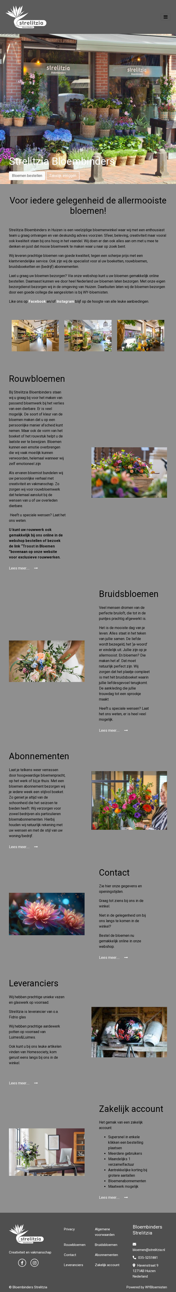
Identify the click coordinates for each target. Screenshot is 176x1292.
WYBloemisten (156, 1287)
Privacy (69, 1229)
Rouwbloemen (74, 1245)
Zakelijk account (107, 1265)
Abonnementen (106, 1255)
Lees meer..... (19, 568)
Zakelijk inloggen (62, 175)
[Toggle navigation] (165, 17)
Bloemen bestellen (27, 175)
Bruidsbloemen (106, 1245)
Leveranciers (73, 1265)
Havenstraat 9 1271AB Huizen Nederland (145, 1270)
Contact (70, 1255)
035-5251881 (147, 1258)
